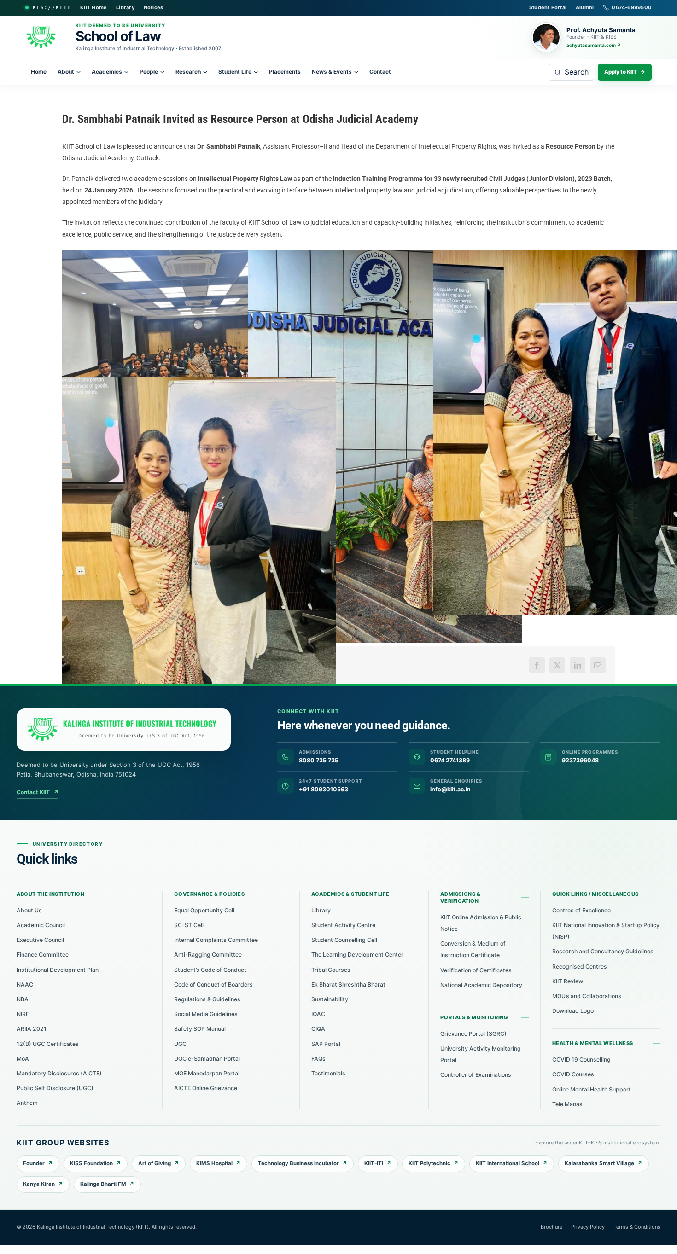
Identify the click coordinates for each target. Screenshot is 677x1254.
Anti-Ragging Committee (208, 954)
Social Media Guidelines (206, 1013)
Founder (34, 1163)
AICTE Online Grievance (205, 1088)
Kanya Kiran (39, 1184)
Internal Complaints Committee (216, 939)
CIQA (318, 1028)
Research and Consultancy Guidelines (603, 951)
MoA (23, 1058)
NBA (23, 999)
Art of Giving (154, 1163)
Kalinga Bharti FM (103, 1184)
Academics (107, 71)
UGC (180, 1043)
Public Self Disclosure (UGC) (55, 1088)
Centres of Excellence (581, 910)
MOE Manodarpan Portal (206, 1073)
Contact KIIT (37, 792)
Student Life (234, 71)
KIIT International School (507, 1163)
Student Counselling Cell (344, 939)
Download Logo (573, 1010)
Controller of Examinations (475, 1074)
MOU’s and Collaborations (586, 996)
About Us (29, 910)
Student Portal (547, 7)
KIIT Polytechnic (429, 1163)
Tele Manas (567, 1104)
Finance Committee (43, 954)
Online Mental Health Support (591, 1089)
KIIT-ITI (373, 1163)
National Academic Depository (481, 984)
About (66, 71)
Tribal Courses (330, 969)
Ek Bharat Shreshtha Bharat (348, 984)
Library (125, 7)
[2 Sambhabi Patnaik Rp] (385, 446)
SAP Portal (325, 1043)
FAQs (318, 1058)
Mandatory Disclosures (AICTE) (59, 1073)
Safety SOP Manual (200, 1028)
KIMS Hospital (214, 1163)
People (149, 71)
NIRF (23, 1013)
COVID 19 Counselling (581, 1059)
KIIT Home (93, 7)
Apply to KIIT (624, 72)
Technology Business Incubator (298, 1163)
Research (188, 71)
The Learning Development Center (357, 954)
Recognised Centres (579, 966)
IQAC (318, 1013)
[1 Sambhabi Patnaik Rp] (199, 343)
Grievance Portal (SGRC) (473, 1033)
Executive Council (40, 939)
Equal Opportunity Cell (204, 910)
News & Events (332, 71)
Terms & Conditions (636, 1227)
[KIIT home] (124, 729)
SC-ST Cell (189, 925)
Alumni (585, 7)
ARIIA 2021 (32, 1028)
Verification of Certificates (476, 970)
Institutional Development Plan (58, 969)
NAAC (25, 984)
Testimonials (328, 1073)
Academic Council (41, 925)
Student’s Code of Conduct (210, 969)
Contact (380, 71)
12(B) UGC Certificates (48, 1043)
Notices (153, 7)
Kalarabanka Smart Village (599, 1163)
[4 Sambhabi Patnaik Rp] (199, 560)
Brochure (551, 1227)
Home (39, 71)
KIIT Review (567, 981)
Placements (285, 71)
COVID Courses (573, 1074)
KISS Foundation (91, 1163)
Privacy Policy (588, 1227)
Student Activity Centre (343, 925)
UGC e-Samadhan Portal (207, 1058)
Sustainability (329, 999)
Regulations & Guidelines (207, 999)
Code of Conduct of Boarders (213, 984)
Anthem (27, 1102)
